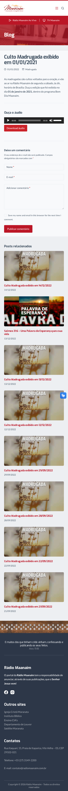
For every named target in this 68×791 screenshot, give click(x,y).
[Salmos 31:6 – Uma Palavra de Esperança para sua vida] (34, 311)
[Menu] (56, 8)
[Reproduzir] (8, 120)
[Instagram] (12, 692)
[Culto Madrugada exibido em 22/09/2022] (34, 542)
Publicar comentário (18, 228)
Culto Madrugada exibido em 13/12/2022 (27, 379)
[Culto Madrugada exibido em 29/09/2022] (34, 451)
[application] (34, 120)
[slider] (57, 120)
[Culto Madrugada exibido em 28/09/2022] (34, 496)
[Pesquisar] (62, 8)
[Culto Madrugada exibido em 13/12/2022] (34, 360)
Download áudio (16, 128)
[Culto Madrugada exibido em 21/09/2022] (34, 587)
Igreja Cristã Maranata (16, 711)
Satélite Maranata (14, 728)
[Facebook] (6, 692)
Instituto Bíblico (13, 715)
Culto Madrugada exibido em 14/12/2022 (28, 285)
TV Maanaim (53, 20)
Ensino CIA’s (11, 720)
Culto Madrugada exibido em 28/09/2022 (28, 516)
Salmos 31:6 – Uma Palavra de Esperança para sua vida (33, 332)
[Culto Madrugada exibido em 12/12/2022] (34, 405)
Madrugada (31, 69)
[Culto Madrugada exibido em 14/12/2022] (34, 266)
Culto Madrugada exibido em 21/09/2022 (28, 606)
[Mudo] (51, 120)
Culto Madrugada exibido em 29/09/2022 (28, 470)
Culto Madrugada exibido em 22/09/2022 (28, 561)
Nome (10, 167)
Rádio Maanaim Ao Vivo (24, 20)
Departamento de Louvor (18, 724)
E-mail (10, 177)
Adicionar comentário (18, 187)
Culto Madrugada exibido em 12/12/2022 (28, 425)
